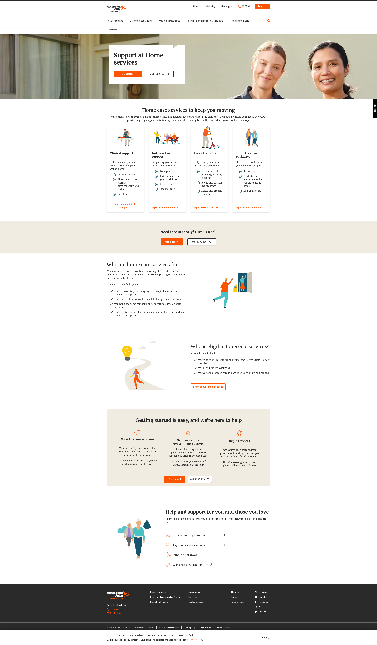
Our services (112, 30)
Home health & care (239, 20)
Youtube (263, 597)
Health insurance (115, 20)
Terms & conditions (224, 627)
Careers (234, 597)
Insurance (192, 597)
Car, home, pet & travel (141, 20)
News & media (237, 602)
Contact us (115, 613)
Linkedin (262, 612)
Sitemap (150, 627)
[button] (197, 6)
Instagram (263, 592)
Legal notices (205, 627)
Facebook (263, 602)
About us (235, 592)
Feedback (375, 108)
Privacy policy (189, 627)
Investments (194, 592)
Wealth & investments (169, 20)
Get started (128, 74)
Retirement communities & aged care (205, 20)
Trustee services (196, 602)
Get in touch (171, 242)
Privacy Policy (196, 640)
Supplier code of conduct (169, 627)
